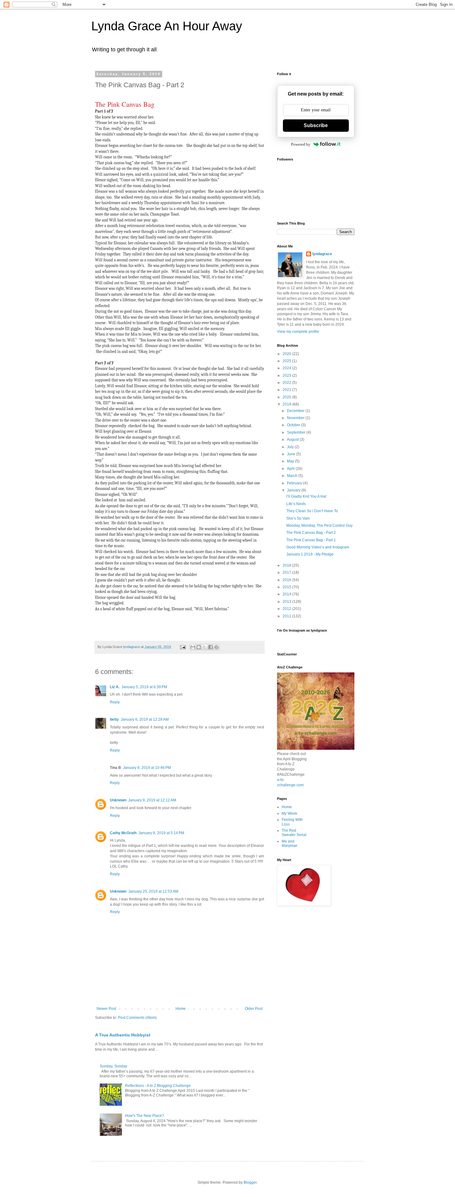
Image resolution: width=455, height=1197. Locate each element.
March (292, 476)
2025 (287, 361)
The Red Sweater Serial (294, 832)
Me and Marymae (289, 843)
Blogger (250, 1182)
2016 (287, 580)
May (291, 461)
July (291, 447)
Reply (115, 702)
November (296, 418)
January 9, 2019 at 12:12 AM (152, 800)
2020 (287, 397)
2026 (287, 354)
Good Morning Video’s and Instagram (317, 547)
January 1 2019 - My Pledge (310, 554)
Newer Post (106, 1008)
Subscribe (316, 125)
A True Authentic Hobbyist (122, 1034)
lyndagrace (322, 254)
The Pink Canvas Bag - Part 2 (311, 532)
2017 (287, 572)
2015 (287, 587)
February (295, 483)
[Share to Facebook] (210, 647)
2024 (287, 368)
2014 (287, 594)
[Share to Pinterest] (216, 647)
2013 (287, 601)
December (296, 411)
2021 (287, 390)
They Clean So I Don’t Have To (312, 511)
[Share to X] (205, 647)
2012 (287, 609)
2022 (287, 382)
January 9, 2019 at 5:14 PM (161, 833)
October (294, 425)
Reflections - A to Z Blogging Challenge (158, 1085)
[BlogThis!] (199, 647)
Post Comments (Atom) (137, 1017)
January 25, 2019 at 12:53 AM (153, 891)
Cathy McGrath (123, 833)
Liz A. (114, 687)
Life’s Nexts (296, 504)
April (291, 468)
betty (114, 719)
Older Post (253, 1008)
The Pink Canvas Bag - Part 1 (311, 540)
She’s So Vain (298, 518)
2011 (287, 616)
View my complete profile (298, 331)
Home (181, 1008)
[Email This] (193, 647)
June (291, 454)
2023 (287, 375)
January (294, 490)
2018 (287, 565)
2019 (287, 404)
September (296, 432)
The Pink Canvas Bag (124, 104)
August (293, 439)
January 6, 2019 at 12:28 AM (145, 719)
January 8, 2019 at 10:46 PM (147, 768)
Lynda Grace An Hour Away (166, 26)
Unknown (118, 800)
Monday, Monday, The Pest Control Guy (319, 525)
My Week (289, 813)
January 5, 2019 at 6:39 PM (144, 687)
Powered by (300, 144)
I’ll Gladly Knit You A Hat (306, 496)
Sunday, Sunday (113, 1066)
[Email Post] (183, 647)
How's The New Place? (144, 1115)
